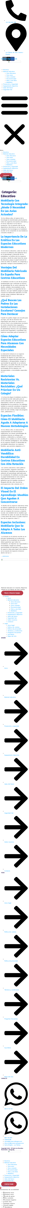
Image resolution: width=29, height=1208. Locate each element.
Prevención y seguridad (15, 613)
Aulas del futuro (8, 88)
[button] (14, 120)
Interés (6, 596)
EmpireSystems (19, 1149)
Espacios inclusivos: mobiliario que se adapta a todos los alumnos (13, 527)
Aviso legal (11, 625)
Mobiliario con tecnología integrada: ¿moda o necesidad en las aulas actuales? (14, 207)
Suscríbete (11, 634)
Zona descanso (11, 73)
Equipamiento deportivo (10, 86)
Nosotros (6, 70)
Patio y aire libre (11, 80)
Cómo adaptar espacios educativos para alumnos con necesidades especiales (13, 343)
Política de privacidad (14, 629)
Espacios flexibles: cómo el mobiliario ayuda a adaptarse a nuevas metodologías (14, 421)
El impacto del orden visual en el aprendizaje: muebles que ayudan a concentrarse (14, 495)
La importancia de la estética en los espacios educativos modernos (14, 242)
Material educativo (9, 71)
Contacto (10, 622)
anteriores (5, 556)
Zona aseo (9, 75)
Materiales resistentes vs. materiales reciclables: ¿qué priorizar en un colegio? (12, 384)
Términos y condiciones (15, 631)
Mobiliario (9, 82)
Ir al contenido (4, 1186)
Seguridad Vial (7, 89)
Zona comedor (10, 77)
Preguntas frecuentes (14, 632)
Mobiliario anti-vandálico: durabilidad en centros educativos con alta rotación (13, 457)
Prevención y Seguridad (10, 84)
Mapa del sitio (12, 636)
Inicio (9, 598)
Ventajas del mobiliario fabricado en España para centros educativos (14, 273)
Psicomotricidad (11, 79)
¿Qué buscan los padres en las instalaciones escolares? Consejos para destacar (13, 307)
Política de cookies (13, 627)
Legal (6, 623)
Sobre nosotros (12, 620)
